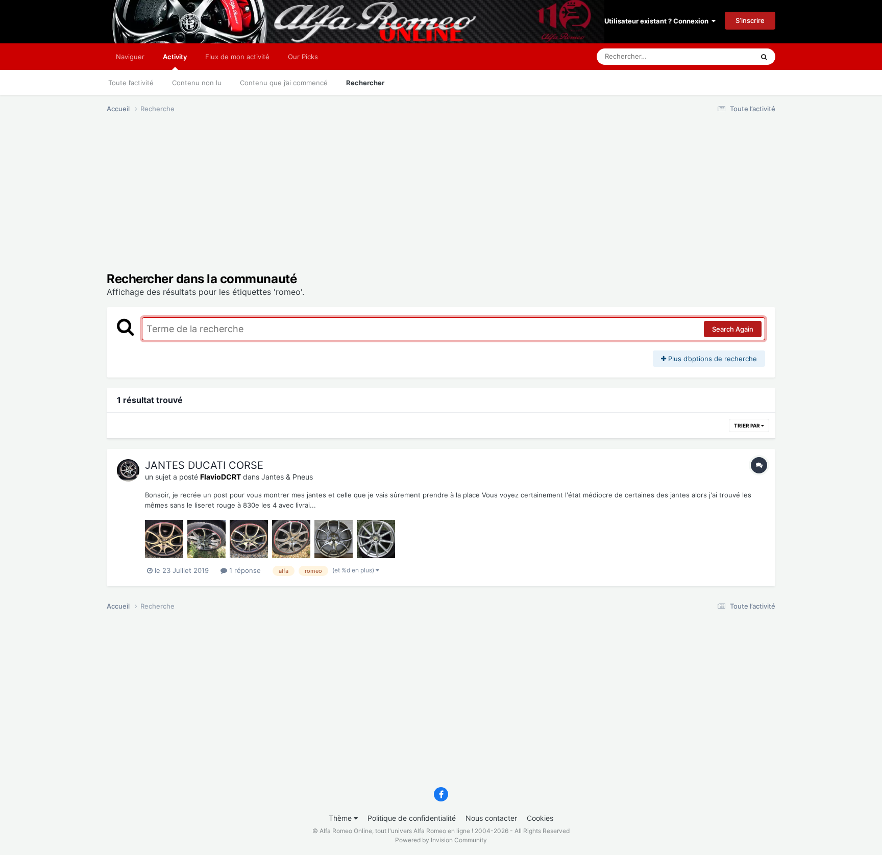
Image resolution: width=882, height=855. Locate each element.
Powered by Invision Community (441, 840)
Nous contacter (491, 818)
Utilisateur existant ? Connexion (658, 21)
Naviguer (130, 57)
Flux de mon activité (237, 57)
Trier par (747, 425)
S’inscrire (750, 20)
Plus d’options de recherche (711, 359)
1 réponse (244, 570)
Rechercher (365, 83)
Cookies (540, 818)
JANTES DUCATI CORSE (204, 465)
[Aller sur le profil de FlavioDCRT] (128, 470)
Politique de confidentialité (412, 818)
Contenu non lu (197, 83)
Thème (341, 818)
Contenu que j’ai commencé (284, 83)
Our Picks (303, 57)
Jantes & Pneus (287, 476)
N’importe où (721, 56)
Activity (175, 57)
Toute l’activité (131, 83)
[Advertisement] (292, 200)
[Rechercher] (764, 56)
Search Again (732, 329)
